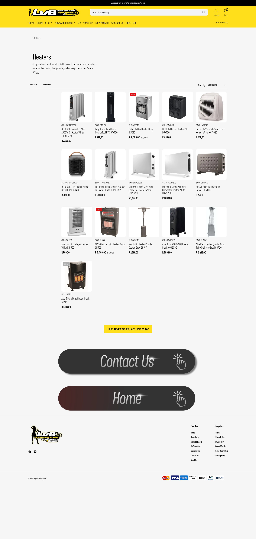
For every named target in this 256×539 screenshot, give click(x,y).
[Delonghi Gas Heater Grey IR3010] (144, 131)
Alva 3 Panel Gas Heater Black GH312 (75, 300)
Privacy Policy (219, 437)
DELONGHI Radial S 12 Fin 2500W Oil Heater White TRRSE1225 (73, 132)
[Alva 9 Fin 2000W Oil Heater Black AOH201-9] (177, 246)
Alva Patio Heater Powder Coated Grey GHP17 (141, 245)
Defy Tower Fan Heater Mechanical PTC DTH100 (106, 130)
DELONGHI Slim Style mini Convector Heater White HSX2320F (141, 190)
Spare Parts (195, 437)
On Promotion (195, 446)
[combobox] (149, 12)
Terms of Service (220, 446)
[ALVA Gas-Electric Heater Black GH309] (110, 246)
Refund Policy (219, 441)
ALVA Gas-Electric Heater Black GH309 (110, 245)
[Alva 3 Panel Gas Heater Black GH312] (76, 301)
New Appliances (196, 441)
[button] (216, 12)
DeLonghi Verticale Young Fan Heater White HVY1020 (210, 130)
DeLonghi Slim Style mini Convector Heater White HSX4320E (174, 190)
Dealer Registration (221, 451)
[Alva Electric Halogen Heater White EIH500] (76, 246)
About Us (194, 460)
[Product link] (76, 107)
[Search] (203, 12)
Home (36, 37)
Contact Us (194, 455)
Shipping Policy (220, 455)
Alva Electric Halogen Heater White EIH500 (74, 245)
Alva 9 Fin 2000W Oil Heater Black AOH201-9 (175, 245)
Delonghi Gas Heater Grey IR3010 (141, 130)
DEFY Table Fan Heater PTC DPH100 (175, 130)
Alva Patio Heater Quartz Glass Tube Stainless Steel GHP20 (210, 245)
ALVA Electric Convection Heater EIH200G (208, 188)
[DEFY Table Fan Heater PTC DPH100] (177, 131)
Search (217, 432)
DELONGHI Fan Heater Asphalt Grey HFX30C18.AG (75, 188)
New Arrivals (195, 451)
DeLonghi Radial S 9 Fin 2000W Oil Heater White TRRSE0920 (110, 188)
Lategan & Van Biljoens (39, 478)
